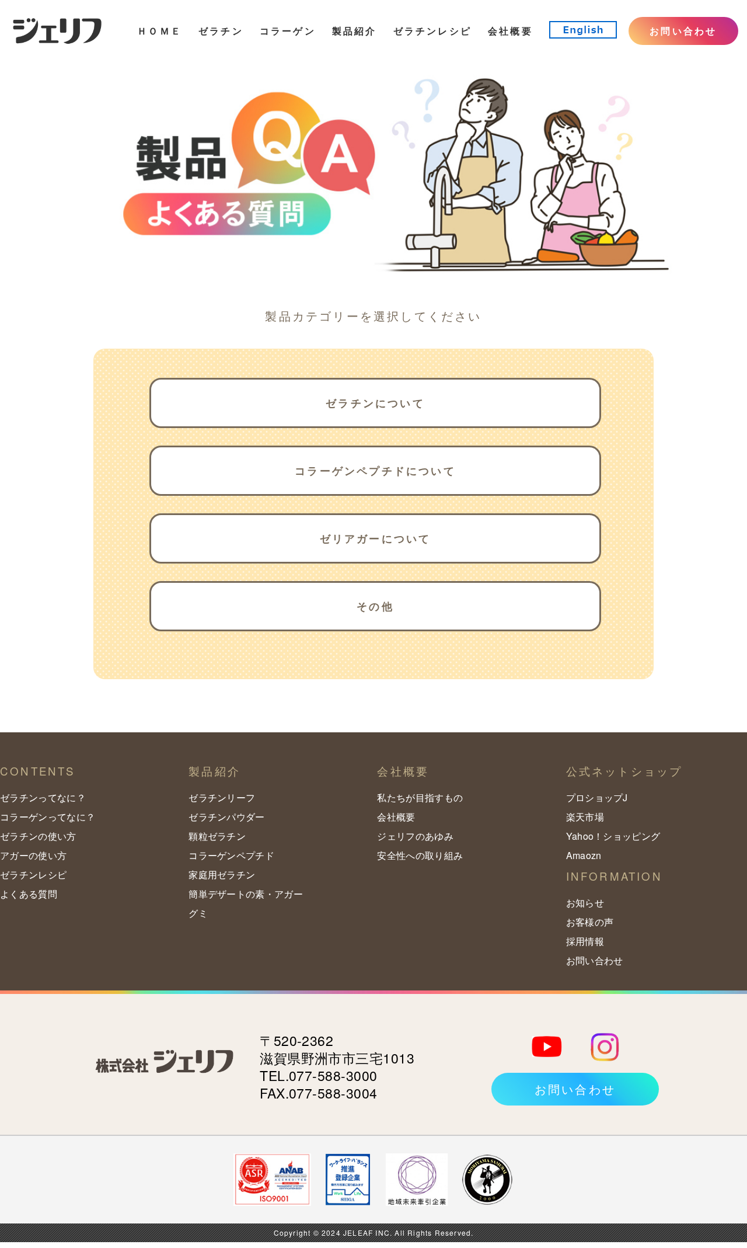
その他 (375, 606)
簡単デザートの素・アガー (246, 894)
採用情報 (585, 941)
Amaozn (584, 855)
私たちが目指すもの (420, 797)
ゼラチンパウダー (227, 816)
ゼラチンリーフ (222, 797)
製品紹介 (354, 30)
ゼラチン (220, 30)
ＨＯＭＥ (159, 30)
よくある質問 (28, 894)
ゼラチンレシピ (432, 30)
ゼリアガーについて (375, 538)
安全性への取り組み (420, 855)
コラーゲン (288, 30)
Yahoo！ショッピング (613, 836)
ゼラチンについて (375, 403)
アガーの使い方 (33, 855)
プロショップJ (597, 797)
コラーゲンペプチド (231, 855)
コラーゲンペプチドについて (375, 470)
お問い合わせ (683, 30)
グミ (198, 913)
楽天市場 (585, 816)
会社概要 (510, 30)
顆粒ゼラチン (217, 836)
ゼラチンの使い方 (38, 836)
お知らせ (585, 902)
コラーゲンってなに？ (47, 816)
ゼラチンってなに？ (43, 797)
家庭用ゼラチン (222, 874)
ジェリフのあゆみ (415, 836)
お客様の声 (590, 922)
